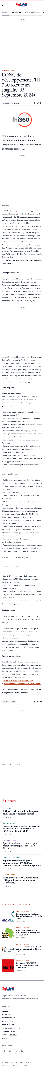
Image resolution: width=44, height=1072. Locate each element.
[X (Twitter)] (16, 1051)
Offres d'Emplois (31, 12)
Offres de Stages (8, 1031)
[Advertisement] (22, 41)
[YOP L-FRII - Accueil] (22, 4)
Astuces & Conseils (9, 1035)
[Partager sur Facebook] (34, 103)
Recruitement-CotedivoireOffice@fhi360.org (22, 684)
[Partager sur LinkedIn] (41, 103)
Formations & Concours (11, 1028)
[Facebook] (4, 1051)
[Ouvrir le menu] (4, 4)
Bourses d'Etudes (8, 1025)
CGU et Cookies (22, 1065)
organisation (19, 211)
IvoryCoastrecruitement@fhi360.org (18, 680)
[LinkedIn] (10, 1051)
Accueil (5, 12)
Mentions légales (8, 1065)
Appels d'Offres (8, 1021)
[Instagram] (21, 1051)
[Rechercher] (40, 4)
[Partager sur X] (38, 103)
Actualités (16, 12)
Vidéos (4, 1038)
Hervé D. (16, 103)
